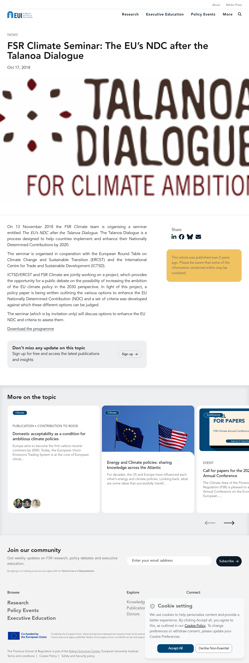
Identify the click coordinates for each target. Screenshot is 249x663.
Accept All (175, 648)
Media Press (234, 5)
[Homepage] (19, 14)
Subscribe (226, 561)
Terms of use (68, 571)
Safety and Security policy (78, 656)
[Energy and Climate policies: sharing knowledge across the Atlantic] (148, 430)
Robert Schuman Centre (84, 651)
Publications (137, 608)
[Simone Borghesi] (18, 503)
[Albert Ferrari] (27, 503)
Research (130, 14)
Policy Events (203, 14)
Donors (133, 614)
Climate (19, 413)
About (216, 5)
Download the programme (30, 329)
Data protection (86, 571)
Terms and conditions (21, 656)
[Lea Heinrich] (36, 503)
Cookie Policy (48, 656)
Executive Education (31, 618)
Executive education (165, 14)
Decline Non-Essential (214, 648)
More (228, 14)
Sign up (127, 354)
